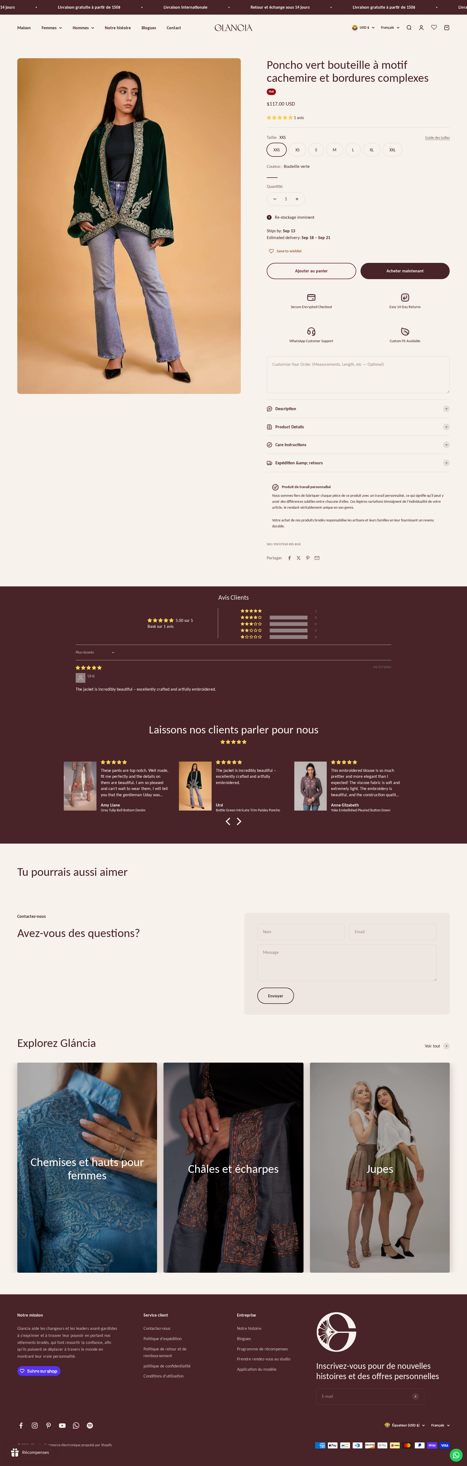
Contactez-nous (157, 1328)
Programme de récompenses (262, 1348)
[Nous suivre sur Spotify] (90, 1425)
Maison (24, 27)
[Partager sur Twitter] (298, 558)
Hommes (81, 27)
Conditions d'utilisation (164, 1376)
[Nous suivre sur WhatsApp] (76, 1425)
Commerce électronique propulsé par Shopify (78, 1445)
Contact (174, 27)
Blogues (149, 27)
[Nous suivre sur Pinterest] (48, 1425)
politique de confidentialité (167, 1366)
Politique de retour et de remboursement (165, 1352)
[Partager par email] (317, 558)
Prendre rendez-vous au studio (263, 1358)
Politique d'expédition (163, 1338)
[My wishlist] (434, 28)
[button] (280, 117)
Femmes (49, 27)
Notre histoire (118, 27)
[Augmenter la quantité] (297, 198)
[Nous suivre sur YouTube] (62, 1425)
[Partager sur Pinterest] (307, 558)
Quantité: (275, 186)
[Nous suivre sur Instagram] (34, 1425)
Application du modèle (256, 1369)
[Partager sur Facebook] (289, 558)
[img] (89, 667)
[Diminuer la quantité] (275, 198)
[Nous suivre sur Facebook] (21, 1425)
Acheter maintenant (405, 270)
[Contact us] (456, 1455)
